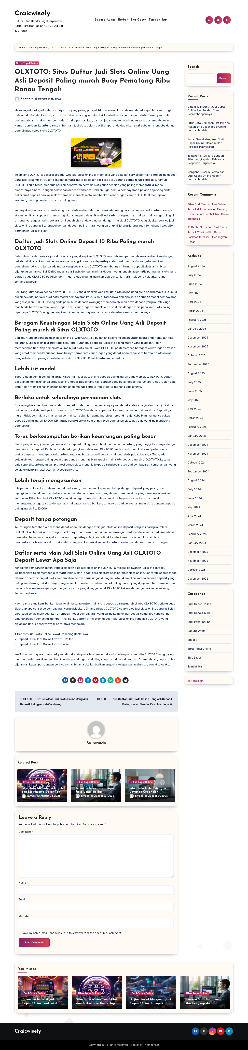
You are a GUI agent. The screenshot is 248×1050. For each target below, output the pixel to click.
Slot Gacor (138, 19)
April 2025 (194, 409)
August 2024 (196, 480)
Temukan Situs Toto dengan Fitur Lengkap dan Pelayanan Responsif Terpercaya (207, 159)
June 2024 (195, 498)
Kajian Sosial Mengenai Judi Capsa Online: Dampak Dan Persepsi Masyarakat (206, 143)
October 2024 (196, 462)
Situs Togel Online (27, 63)
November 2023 (198, 560)
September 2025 (198, 364)
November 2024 (198, 453)
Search (193, 67)
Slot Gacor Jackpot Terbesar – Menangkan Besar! (207, 237)
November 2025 (198, 346)
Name (23, 882)
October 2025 (196, 355)
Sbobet (122, 19)
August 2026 (196, 266)
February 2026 (197, 319)
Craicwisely (32, 13)
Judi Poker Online (199, 622)
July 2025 (194, 382)
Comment (26, 831)
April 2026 (194, 302)
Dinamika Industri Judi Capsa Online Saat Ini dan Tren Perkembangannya (207, 110)
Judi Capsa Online (199, 604)
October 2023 (196, 569)
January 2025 (197, 435)
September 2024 (198, 471)
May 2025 (194, 400)
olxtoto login (196, 680)
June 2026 (195, 284)
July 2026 (194, 275)
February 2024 (197, 534)
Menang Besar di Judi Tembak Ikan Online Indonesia (208, 214)
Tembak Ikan (158, 19)
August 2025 (196, 373)
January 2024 (197, 543)
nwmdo (29, 98)
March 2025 (195, 418)
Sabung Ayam (105, 19)
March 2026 (195, 310)
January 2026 (197, 328)
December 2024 (198, 444)
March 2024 (195, 525)
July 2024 (194, 489)
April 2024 (194, 516)
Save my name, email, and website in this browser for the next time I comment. (72, 933)
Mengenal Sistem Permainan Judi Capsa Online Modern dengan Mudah (206, 175)
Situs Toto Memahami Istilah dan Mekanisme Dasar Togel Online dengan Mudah (42, 792)
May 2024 (194, 507)
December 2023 (198, 551)
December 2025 (198, 337)
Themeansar (151, 1044)
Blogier (134, 1044)
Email (23, 899)
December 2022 (198, 578)
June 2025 (195, 391)
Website (24, 916)
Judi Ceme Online (199, 613)
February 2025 (197, 426)
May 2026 (194, 293)
